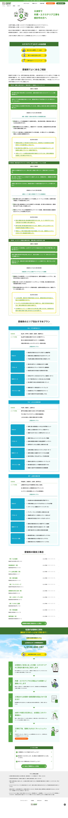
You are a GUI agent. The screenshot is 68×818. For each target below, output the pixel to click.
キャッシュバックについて (21, 738)
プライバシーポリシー (24, 800)
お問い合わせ (39, 800)
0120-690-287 (35, 647)
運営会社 (46, 800)
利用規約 (32, 800)
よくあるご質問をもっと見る (30, 766)
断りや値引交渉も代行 (34, 55)
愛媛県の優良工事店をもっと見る (31, 623)
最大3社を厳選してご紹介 (34, 50)
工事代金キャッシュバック (34, 60)
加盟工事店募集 (60, 3)
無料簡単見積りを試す (34, 654)
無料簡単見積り (50, 3)
